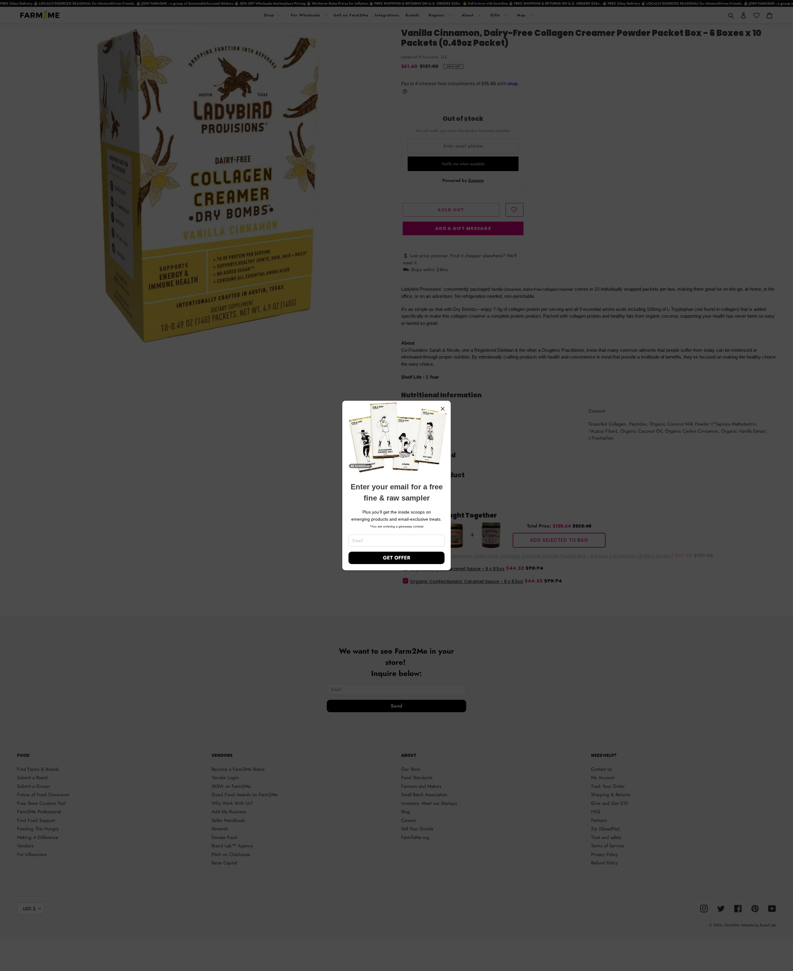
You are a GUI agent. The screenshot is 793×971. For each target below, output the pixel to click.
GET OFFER (396, 557)
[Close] (443, 409)
